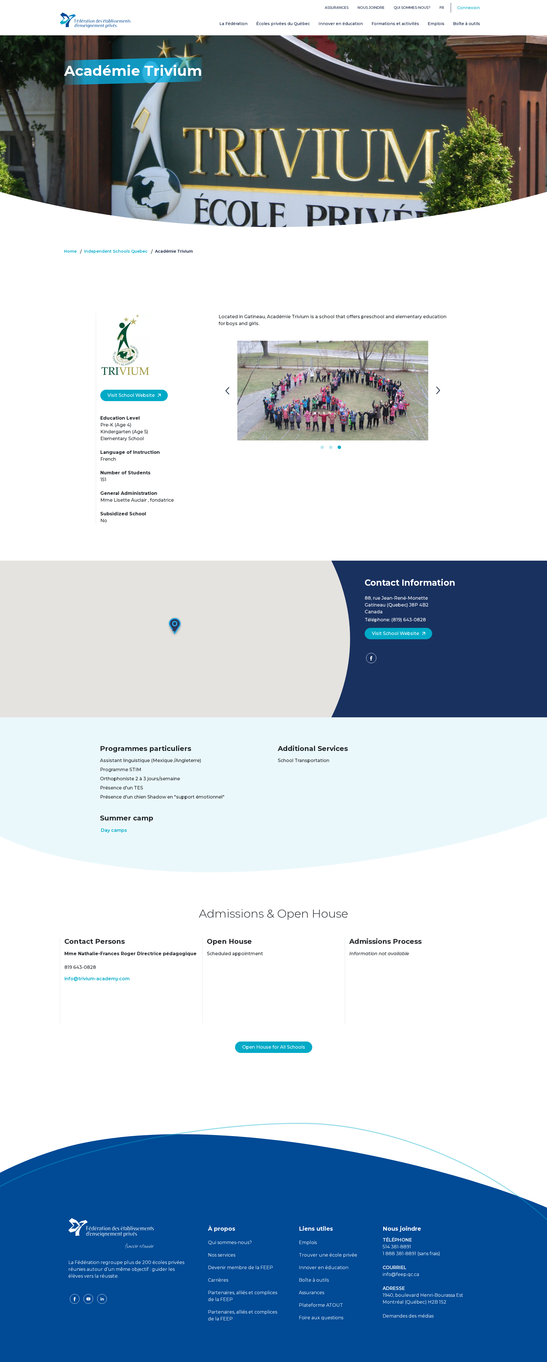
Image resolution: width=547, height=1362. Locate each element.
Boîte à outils (466, 23)
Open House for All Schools (273, 1047)
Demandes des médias (408, 1316)
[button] (175, 626)
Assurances (336, 7)
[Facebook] (371, 660)
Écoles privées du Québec (283, 23)
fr (442, 7)
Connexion (468, 7)
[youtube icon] (89, 1298)
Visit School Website (131, 395)
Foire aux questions (321, 1317)
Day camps (114, 830)
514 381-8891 (397, 1246)
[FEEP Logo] (95, 20)
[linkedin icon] (102, 1298)
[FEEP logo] (111, 1233)
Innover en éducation (341, 23)
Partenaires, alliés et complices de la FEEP (242, 1296)
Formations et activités (395, 23)
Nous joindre (371, 7)
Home (70, 251)
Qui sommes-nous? (412, 7)
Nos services (221, 1255)
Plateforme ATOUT (321, 1305)
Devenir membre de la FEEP (240, 1267)
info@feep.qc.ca (401, 1274)
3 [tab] (339, 447)
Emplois (436, 23)
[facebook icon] (75, 1298)
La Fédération (233, 23)
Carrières (218, 1280)
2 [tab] (331, 447)
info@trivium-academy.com (97, 978)
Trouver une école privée (328, 1255)
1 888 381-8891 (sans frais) (411, 1253)
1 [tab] (322, 447)
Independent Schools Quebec (116, 251)
